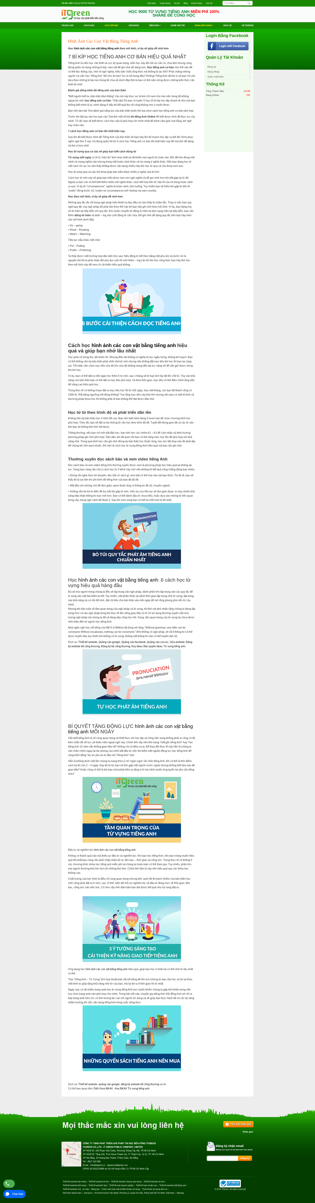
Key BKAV (121, 1088)
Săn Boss (134, 25)
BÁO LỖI (227, 25)
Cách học (89, 25)
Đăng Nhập (213, 71)
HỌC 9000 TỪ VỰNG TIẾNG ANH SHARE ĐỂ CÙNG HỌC (174, 13)
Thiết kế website (87, 642)
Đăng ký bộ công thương (115, 646)
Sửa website (177, 642)
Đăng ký (212, 66)
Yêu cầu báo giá (240, 1124)
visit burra (88, 1193)
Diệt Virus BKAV (104, 1088)
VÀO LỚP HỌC (111, 25)
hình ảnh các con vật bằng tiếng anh (96, 48)
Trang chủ (68, 25)
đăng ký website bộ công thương (140, 1084)
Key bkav (136, 646)
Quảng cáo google (109, 642)
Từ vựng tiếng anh (174, 646)
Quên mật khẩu (216, 76)
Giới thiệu (151, 3)
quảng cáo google (109, 1084)
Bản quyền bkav (152, 646)
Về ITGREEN (247, 25)
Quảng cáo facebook (133, 642)
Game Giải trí (178, 25)
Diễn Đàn (154, 25)
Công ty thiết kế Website (84, 3)
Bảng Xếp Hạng (203, 25)
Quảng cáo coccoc (157, 642)
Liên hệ (209, 3)
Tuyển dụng (165, 3)
